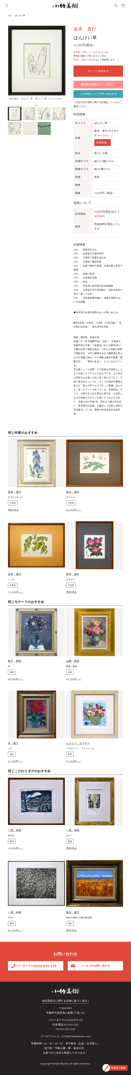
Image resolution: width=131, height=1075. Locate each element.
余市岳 (11, 835)
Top (9, 15)
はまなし (70, 579)
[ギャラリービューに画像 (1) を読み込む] (14, 113)
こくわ (11, 579)
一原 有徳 (14, 830)
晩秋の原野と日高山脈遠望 (79, 917)
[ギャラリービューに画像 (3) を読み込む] (44, 113)
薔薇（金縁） (72, 666)
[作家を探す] (115, 1068)
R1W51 (11, 917)
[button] (6, 5)
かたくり (70, 497)
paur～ (69, 835)
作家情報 (101, 142)
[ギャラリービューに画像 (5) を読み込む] (14, 128)
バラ (10, 748)
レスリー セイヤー (78, 743)
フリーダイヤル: (35, 965)
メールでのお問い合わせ (95, 965)
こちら (112, 102)
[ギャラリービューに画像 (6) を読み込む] (29, 128)
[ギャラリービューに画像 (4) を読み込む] (59, 113)
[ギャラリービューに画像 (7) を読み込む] (44, 128)
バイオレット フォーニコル (80, 748)
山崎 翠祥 (72, 661)
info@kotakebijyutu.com (76, 1036)
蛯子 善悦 (14, 661)
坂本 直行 (84, 29)
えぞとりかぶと (15, 497)
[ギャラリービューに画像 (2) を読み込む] (29, 113)
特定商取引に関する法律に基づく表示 (64, 1000)
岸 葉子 (13, 743)
